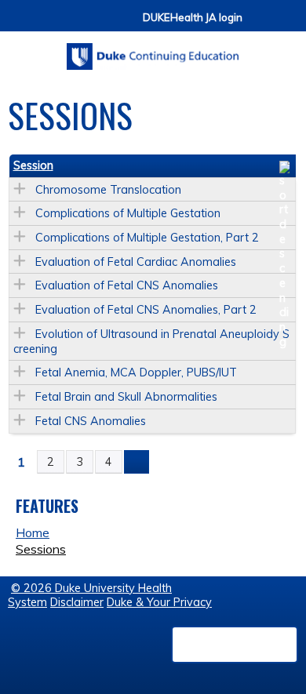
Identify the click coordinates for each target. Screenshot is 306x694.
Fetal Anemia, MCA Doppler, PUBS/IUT (136, 372)
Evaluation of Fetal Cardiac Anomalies (135, 262)
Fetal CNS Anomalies (90, 421)
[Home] (153, 51)
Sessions (41, 549)
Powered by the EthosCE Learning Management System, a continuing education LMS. (234, 644)
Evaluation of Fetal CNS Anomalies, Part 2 (146, 310)
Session (33, 165)
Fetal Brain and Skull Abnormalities (126, 397)
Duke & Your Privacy (159, 602)
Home (32, 532)
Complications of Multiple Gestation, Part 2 (147, 238)
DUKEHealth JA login (192, 18)
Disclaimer (77, 602)
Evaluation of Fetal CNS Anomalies (126, 285)
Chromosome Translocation (108, 190)
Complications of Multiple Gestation (127, 213)
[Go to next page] (136, 462)
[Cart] (260, 24)
